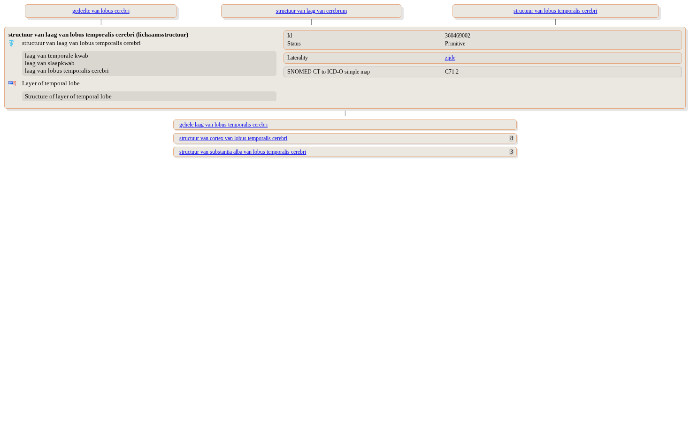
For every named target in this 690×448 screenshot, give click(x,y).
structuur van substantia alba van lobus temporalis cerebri (242, 152)
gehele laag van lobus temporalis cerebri (223, 124)
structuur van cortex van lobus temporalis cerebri (233, 138)
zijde (450, 57)
